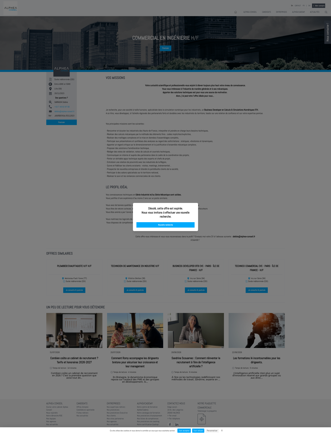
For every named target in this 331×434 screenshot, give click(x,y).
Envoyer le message (302, 72)
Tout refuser (198, 430)
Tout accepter (184, 430)
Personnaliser (212, 430)
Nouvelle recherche (165, 225)
